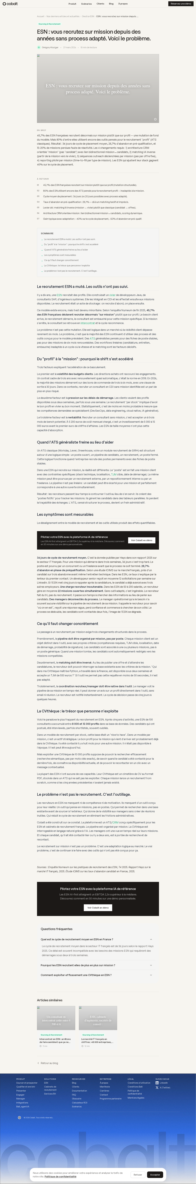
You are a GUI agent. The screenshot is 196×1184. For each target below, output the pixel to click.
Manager (20, 1098)
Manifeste (105, 1086)
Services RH (50, 1093)
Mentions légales (136, 1097)
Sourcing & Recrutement (50, 24)
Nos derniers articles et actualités (63, 16)
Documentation (79, 1090)
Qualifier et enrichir (25, 1086)
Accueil (40, 16)
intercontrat (88, 323)
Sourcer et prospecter (26, 1082)
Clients (100, 3)
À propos (123, 3)
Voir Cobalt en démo (141, 540)
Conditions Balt (135, 1086)
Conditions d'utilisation (139, 1082)
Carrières (104, 1090)
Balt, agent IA (22, 1106)
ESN (59, 295)
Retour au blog (49, 1063)
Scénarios (77, 1106)
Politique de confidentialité (135, 1092)
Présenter (21, 1090)
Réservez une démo (181, 3)
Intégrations (22, 1102)
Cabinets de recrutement (50, 1088)
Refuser (138, 1174)
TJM (114, 474)
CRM (115, 822)
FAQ (74, 1094)
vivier (112, 295)
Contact (104, 1094)
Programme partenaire (111, 1098)
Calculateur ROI (79, 1102)
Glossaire (76, 1098)
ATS (92, 338)
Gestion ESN (88, 16)
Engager (20, 1094)
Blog (111, 3)
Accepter (155, 1174)
